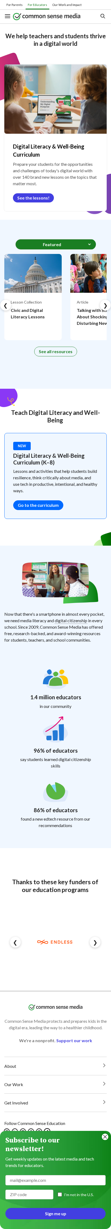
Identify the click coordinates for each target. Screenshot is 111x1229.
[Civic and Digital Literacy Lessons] (33, 297)
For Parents (14, 4)
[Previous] (5, 305)
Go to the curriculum (38, 505)
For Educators (37, 4)
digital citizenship (71, 620)
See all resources (55, 351)
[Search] (102, 16)
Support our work (74, 1040)
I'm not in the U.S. (79, 1194)
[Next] (105, 305)
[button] (8, 16)
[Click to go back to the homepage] (51, 16)
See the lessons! (33, 197)
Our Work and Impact (67, 4)
